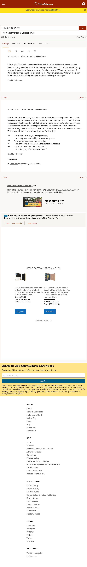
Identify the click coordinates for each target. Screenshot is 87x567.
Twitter (30, 538)
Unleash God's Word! (54, 203)
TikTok (29, 535)
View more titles (43, 320)
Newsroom (31, 427)
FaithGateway (32, 485)
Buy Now (20, 311)
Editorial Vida (32, 501)
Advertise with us (34, 452)
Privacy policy (33, 458)
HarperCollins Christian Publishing (41, 495)
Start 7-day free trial (14, 223)
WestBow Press (33, 507)
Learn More (32, 223)
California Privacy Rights (38, 461)
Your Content (44, 43)
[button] (83, 3)
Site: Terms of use (34, 470)
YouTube (30, 541)
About (29, 408)
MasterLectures (33, 514)
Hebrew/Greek (29, 43)
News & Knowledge (35, 412)
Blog (28, 424)
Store (29, 421)
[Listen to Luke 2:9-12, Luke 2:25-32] (35, 51)
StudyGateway (33, 488)
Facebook (31, 525)
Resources (16, 43)
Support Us (31, 430)
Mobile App (31, 418)
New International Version (19, 185)
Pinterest (30, 532)
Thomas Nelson (33, 504)
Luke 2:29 (14, 163)
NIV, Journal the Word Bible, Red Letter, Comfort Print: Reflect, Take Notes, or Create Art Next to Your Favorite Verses (29, 291)
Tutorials (30, 445)
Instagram (31, 528)
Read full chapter (14, 80)
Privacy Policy (64, 391)
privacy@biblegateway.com (12, 393)
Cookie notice (32, 467)
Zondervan (31, 510)
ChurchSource (33, 492)
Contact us (31, 455)
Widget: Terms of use (36, 474)
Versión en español (35, 553)
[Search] (82, 28)
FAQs (29, 442)
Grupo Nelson (33, 498)
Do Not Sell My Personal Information (43, 464)
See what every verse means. (43, 10)
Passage (5, 43)
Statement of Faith (34, 415)
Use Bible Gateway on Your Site (40, 448)
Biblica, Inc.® (12, 192)
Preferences (32, 556)
